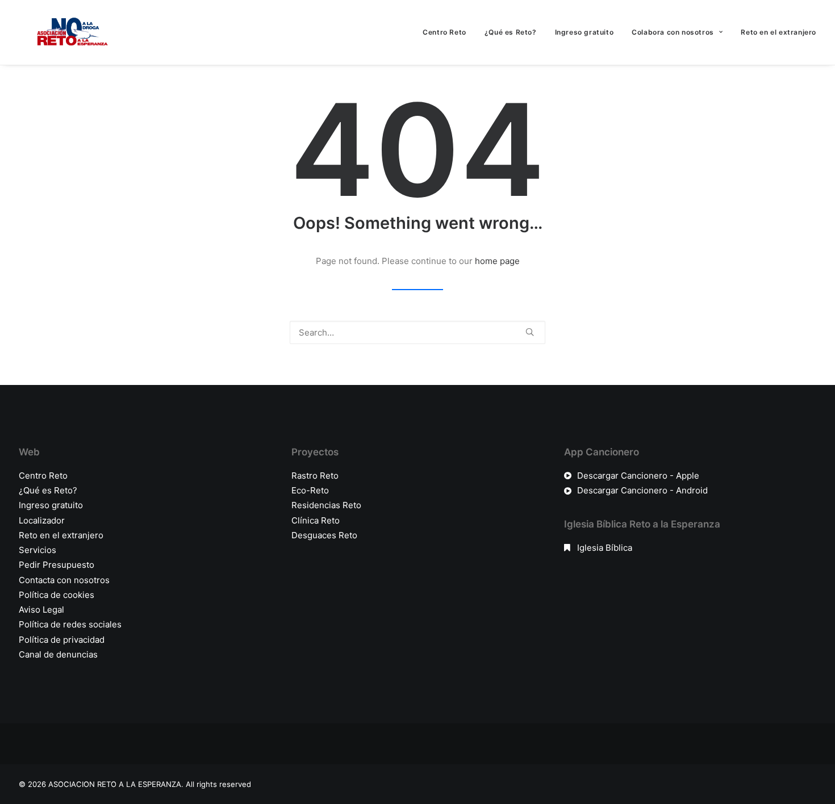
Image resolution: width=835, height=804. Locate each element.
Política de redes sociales (70, 624)
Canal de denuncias (58, 654)
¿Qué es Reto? (511, 32)
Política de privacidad (62, 639)
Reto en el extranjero (778, 32)
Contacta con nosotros (64, 580)
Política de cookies (56, 594)
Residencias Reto (326, 505)
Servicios (37, 550)
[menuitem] (448, 32)
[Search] (417, 332)
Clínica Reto (315, 520)
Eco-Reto (310, 490)
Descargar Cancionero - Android (642, 490)
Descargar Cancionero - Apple (638, 475)
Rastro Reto (315, 475)
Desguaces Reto (324, 535)
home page (497, 261)
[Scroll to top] (813, 759)
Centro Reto (444, 32)
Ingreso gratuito (584, 32)
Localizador (42, 520)
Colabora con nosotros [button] (673, 32)
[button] (529, 332)
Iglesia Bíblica (604, 547)
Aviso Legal (41, 609)
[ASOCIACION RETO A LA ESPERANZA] (70, 32)
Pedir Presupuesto (56, 564)
